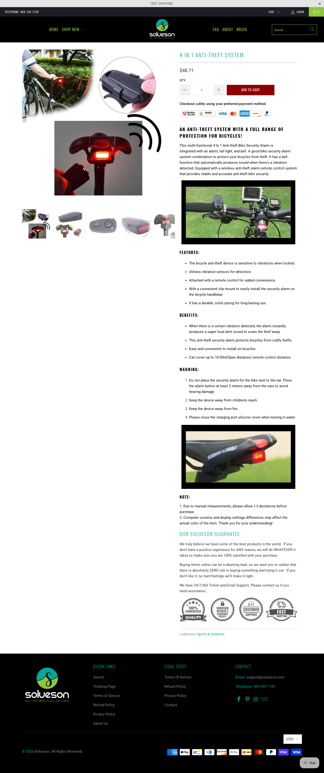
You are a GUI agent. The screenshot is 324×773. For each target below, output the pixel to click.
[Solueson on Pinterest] (247, 699)
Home (54, 29)
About (227, 29)
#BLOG (241, 29)
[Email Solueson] (264, 699)
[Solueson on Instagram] (255, 699)
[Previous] (26, 126)
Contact (170, 705)
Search (98, 677)
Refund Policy (104, 705)
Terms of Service (106, 696)
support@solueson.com (265, 677)
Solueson (41, 751)
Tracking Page (104, 686)
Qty (182, 80)
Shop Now (71, 29)
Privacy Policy (104, 714)
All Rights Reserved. (67, 751)
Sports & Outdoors (210, 634)
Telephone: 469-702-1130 (22, 12)
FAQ (216, 29)
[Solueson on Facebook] (239, 699)
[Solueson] (162, 29)
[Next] (170, 126)
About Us (100, 723)
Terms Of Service (177, 677)
